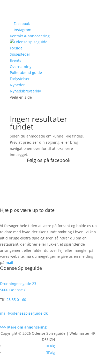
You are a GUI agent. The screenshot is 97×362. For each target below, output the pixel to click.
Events (15, 60)
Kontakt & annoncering (30, 35)
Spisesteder (20, 54)
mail (9, 262)
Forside (16, 48)
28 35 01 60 (16, 299)
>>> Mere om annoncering (23, 327)
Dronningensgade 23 (18, 283)
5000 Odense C (13, 289)
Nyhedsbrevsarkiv (25, 91)
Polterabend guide (26, 72)
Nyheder (17, 84)
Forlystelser (20, 78)
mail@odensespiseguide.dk (24, 313)
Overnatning (21, 66)
